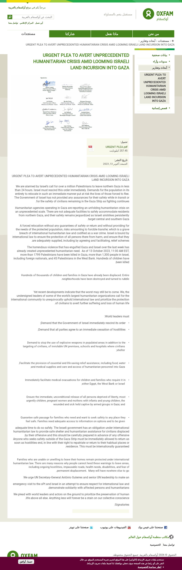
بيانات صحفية (159, 55)
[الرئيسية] (158, 15)
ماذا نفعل (111, 34)
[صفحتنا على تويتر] (91, 527)
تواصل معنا (13, 23)
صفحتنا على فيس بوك (150, 527)
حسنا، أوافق (26, 561)
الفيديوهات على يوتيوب (113, 527)
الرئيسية (173, 40)
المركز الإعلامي (26, 23)
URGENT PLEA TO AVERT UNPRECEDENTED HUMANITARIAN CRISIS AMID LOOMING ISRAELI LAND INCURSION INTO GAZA (155, 87)
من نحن (153, 34)
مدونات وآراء (160, 61)
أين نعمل (39, 23)
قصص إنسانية (159, 108)
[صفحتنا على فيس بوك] (165, 527)
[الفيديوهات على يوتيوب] (128, 527)
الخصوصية (155, 544)
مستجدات (28, 34)
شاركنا (70, 34)
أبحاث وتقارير (147, 41)
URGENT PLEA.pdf (116, 147)
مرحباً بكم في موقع (27, 7)
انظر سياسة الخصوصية (149, 567)
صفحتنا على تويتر (79, 527)
